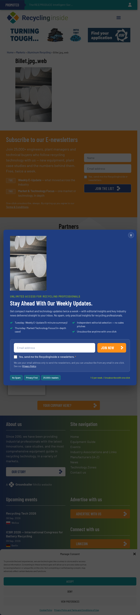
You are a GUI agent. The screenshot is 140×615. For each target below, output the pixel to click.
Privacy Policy (29, 366)
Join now (107, 348)
